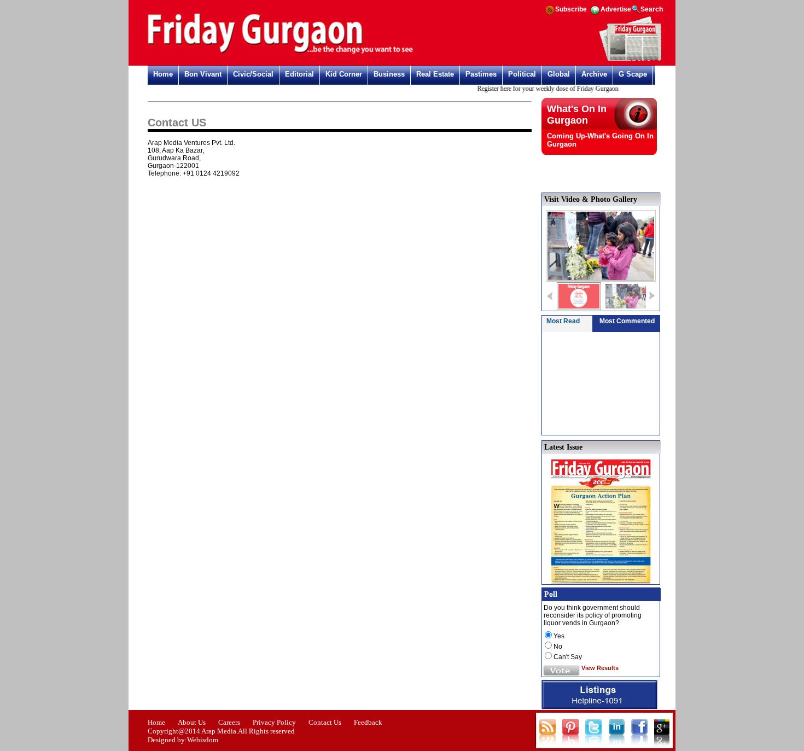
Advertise (616, 9)
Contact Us (324, 722)
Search (651, 9)
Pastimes (481, 74)
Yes (559, 636)
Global (558, 74)
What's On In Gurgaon (577, 114)
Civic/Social (253, 74)
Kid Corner (343, 74)
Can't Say (568, 657)
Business (389, 74)
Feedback (368, 722)
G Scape (633, 74)
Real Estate (435, 74)
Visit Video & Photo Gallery (590, 199)
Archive (594, 74)
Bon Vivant (203, 74)
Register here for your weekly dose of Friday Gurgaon (541, 88)
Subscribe (571, 9)
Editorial (299, 74)
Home (163, 74)
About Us (192, 722)
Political (522, 74)
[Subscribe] (630, 59)
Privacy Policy (274, 722)
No (558, 646)
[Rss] (549, 14)
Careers (229, 722)
